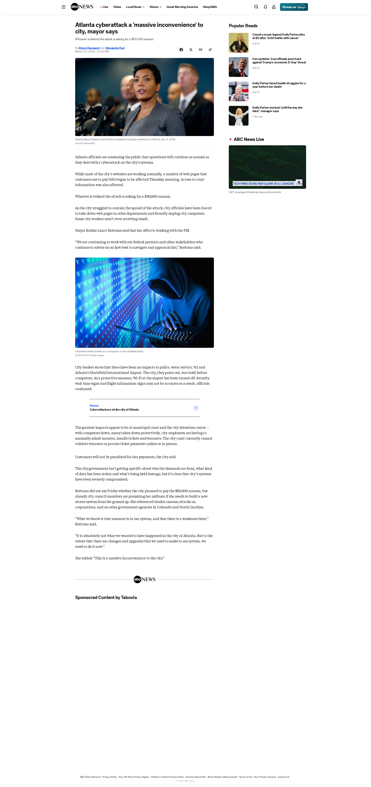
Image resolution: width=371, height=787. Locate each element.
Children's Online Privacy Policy (167, 776)
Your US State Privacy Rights (134, 776)
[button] (64, 7)
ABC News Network (90, 776)
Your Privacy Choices (265, 776)
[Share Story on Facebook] (181, 49)
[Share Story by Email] (200, 49)
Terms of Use (246, 776)
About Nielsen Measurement (222, 776)
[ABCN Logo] (82, 6)
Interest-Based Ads (196, 776)
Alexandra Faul (115, 48)
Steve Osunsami (89, 48)
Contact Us (283, 776)
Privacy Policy (109, 776)
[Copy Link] (210, 49)
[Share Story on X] (191, 49)
